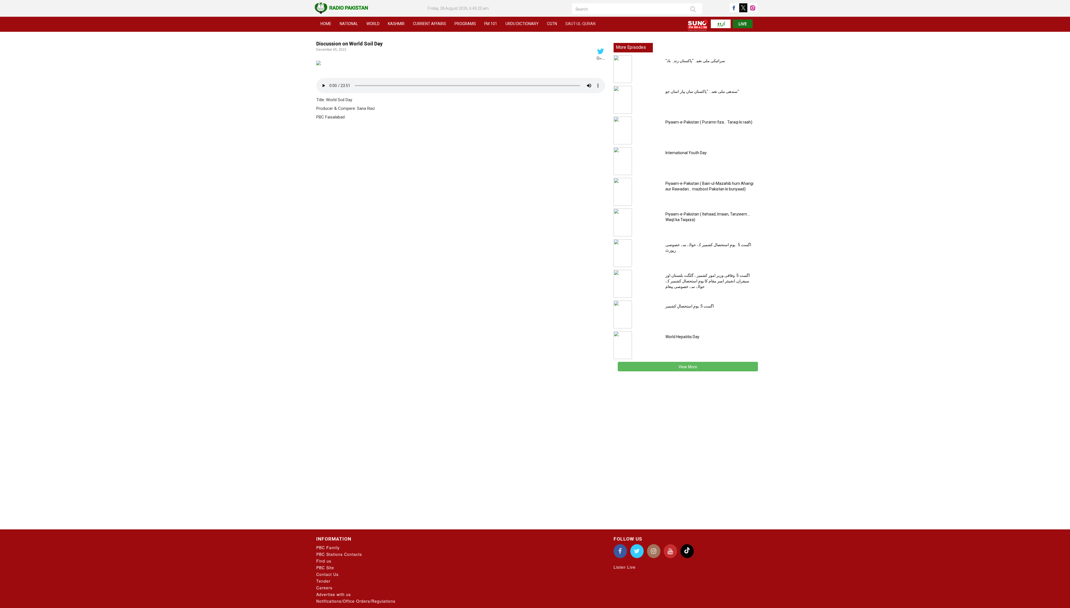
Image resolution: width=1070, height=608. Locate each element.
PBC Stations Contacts (339, 554)
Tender (323, 581)
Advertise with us (333, 594)
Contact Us (327, 574)
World (373, 23)
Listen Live (625, 567)
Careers (324, 587)
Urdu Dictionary (522, 23)
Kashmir (396, 23)
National (349, 23)
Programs (465, 23)
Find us (323, 561)
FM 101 (490, 23)
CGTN (552, 23)
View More (688, 366)
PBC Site (325, 567)
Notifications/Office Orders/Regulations (355, 601)
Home (325, 23)
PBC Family (328, 547)
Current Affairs (429, 23)
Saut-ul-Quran (580, 23)
